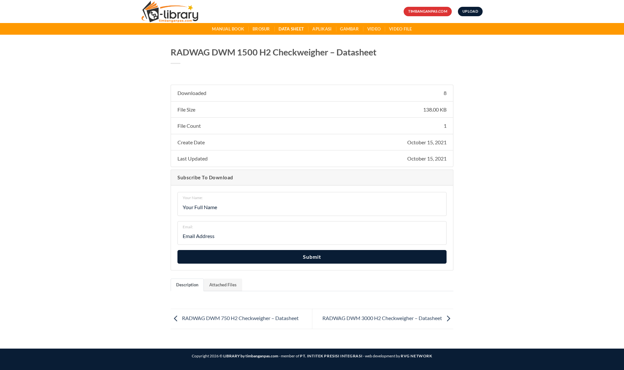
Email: (188, 226)
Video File (400, 28)
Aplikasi (322, 28)
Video (374, 28)
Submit (312, 257)
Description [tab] (187, 284)
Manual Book (228, 28)
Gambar (349, 28)
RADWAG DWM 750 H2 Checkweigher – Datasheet (240, 318)
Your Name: (193, 197)
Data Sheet (291, 28)
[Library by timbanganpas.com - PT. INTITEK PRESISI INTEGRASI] (181, 11)
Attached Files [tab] (223, 284)
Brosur (261, 28)
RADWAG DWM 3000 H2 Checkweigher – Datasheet (382, 318)
